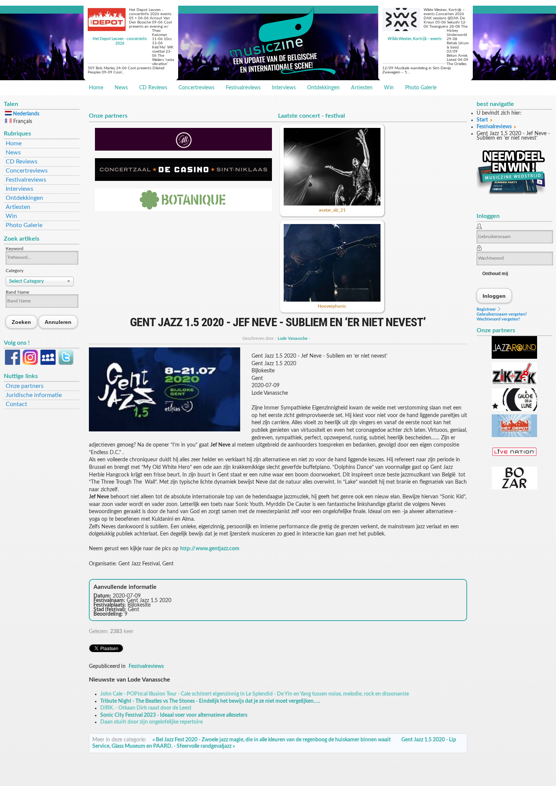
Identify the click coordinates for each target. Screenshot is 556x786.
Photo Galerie (420, 87)
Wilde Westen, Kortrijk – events (414, 39)
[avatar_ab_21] (332, 204)
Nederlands (25, 114)
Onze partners (24, 386)
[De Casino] (183, 179)
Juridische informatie (34, 395)
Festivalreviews (243, 87)
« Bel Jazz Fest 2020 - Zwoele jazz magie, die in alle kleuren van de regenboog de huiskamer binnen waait (271, 739)
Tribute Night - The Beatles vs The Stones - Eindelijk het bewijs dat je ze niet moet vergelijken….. (210, 701)
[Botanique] (183, 209)
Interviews (284, 87)
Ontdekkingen (323, 87)
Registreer (487, 309)
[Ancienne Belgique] (183, 149)
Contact (16, 404)
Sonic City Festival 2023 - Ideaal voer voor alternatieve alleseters (173, 715)
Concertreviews (196, 87)
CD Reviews (153, 87)
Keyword (14, 248)
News (121, 87)
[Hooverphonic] (332, 300)
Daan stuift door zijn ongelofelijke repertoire (151, 722)
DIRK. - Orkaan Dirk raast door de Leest (145, 708)
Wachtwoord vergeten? (498, 319)
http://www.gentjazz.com (209, 548)
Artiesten (362, 87)
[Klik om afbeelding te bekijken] (164, 430)
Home (96, 87)
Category (14, 270)
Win (389, 87)
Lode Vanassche (293, 338)
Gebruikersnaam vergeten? (502, 314)
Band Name (17, 292)
